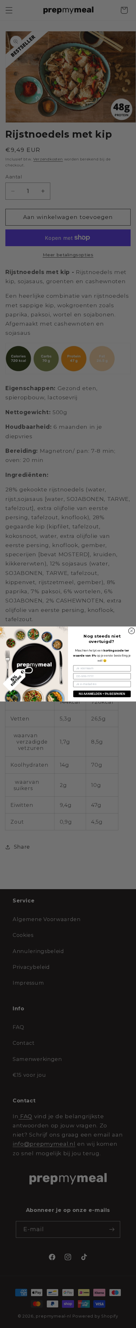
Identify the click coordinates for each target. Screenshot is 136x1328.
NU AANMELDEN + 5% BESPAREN (102, 693)
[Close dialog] (131, 631)
